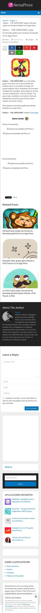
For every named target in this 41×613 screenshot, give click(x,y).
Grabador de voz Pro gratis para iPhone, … (22, 529)
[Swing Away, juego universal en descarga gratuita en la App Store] (20, 218)
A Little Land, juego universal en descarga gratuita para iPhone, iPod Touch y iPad (19, 293)
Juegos (31, 40)
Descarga (34, 113)
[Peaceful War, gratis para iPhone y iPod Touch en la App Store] (20, 248)
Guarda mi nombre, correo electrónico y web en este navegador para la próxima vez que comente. (19, 400)
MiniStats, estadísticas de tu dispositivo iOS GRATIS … (23, 500)
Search (20, 484)
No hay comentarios (10, 42)
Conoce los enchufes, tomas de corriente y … (23, 519)
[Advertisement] (20, 438)
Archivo (9, 569)
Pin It (15, 197)
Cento (6, 40)
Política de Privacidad (15, 576)
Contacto (10, 573)
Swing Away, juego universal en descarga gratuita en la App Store (17, 232)
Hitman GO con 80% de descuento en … (21, 539)
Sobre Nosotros (13, 566)
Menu (3, 13)
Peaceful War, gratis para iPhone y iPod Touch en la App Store (18, 262)
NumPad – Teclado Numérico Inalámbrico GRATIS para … (23, 510)
